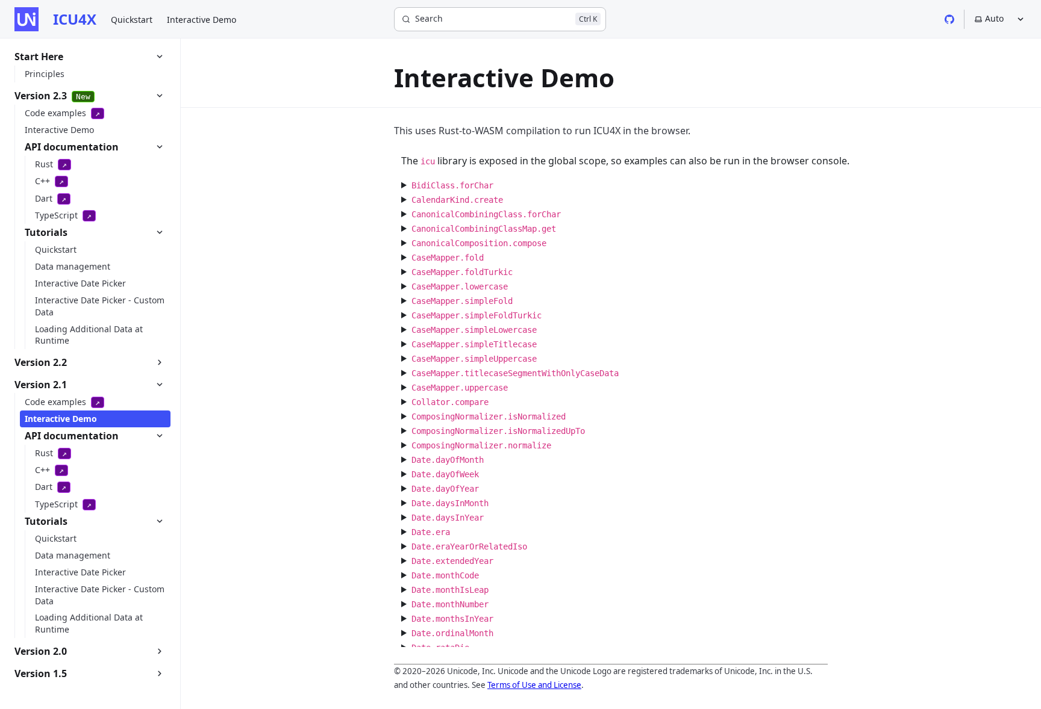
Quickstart (131, 19)
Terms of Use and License (534, 685)
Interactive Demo (201, 19)
